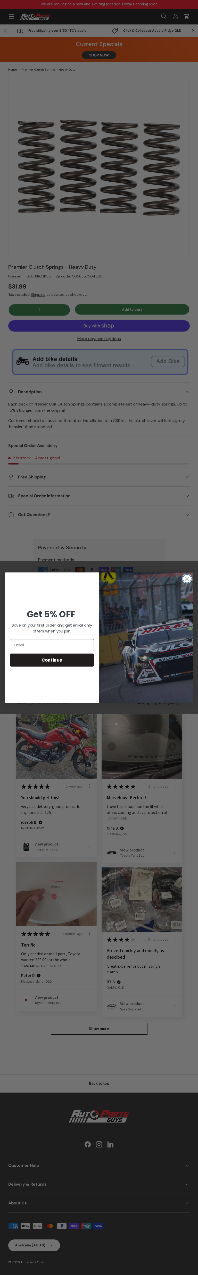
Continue (52, 660)
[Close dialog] (187, 578)
